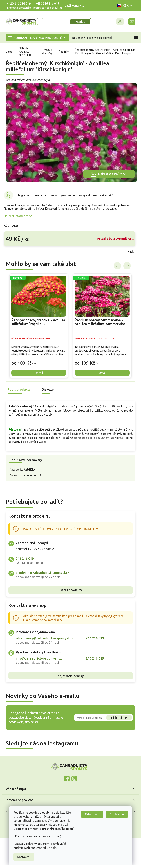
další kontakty (73, 5)
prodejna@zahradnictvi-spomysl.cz (41, 572)
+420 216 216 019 (17, 3)
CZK (124, 5)
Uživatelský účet (118, 21)
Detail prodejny (69, 590)
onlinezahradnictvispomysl (65, 778)
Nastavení (22, 857)
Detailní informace (14, 216)
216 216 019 (23, 558)
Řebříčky (28, 469)
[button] (37, 360)
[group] (37, 326)
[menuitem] (36, 37)
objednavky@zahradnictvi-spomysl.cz (43, 638)
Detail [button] (37, 373)
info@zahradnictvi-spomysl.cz (37, 658)
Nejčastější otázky (69, 676)
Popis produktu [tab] (17, 389)
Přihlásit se (118, 717)
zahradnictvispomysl (73, 778)
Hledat (79, 21)
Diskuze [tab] (46, 389)
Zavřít (10, 251)
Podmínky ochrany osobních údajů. (37, 836)
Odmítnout (91, 814)
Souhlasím (116, 814)
